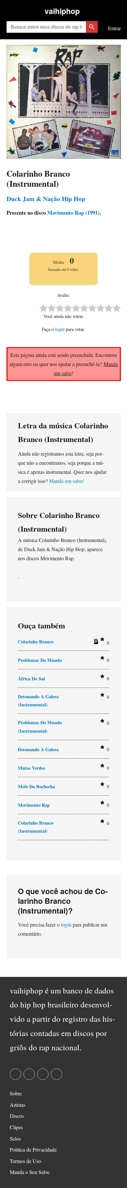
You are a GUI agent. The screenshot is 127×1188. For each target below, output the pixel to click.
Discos (17, 1115)
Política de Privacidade (33, 1149)
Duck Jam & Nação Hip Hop (46, 198)
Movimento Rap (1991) (73, 213)
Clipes (16, 1127)
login (59, 329)
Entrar (114, 28)
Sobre (16, 1093)
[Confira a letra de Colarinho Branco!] (95, 642)
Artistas (17, 1104)
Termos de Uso (25, 1160)
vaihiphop (62, 11)
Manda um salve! (66, 480)
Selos (15, 1138)
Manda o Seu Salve (29, 1172)
